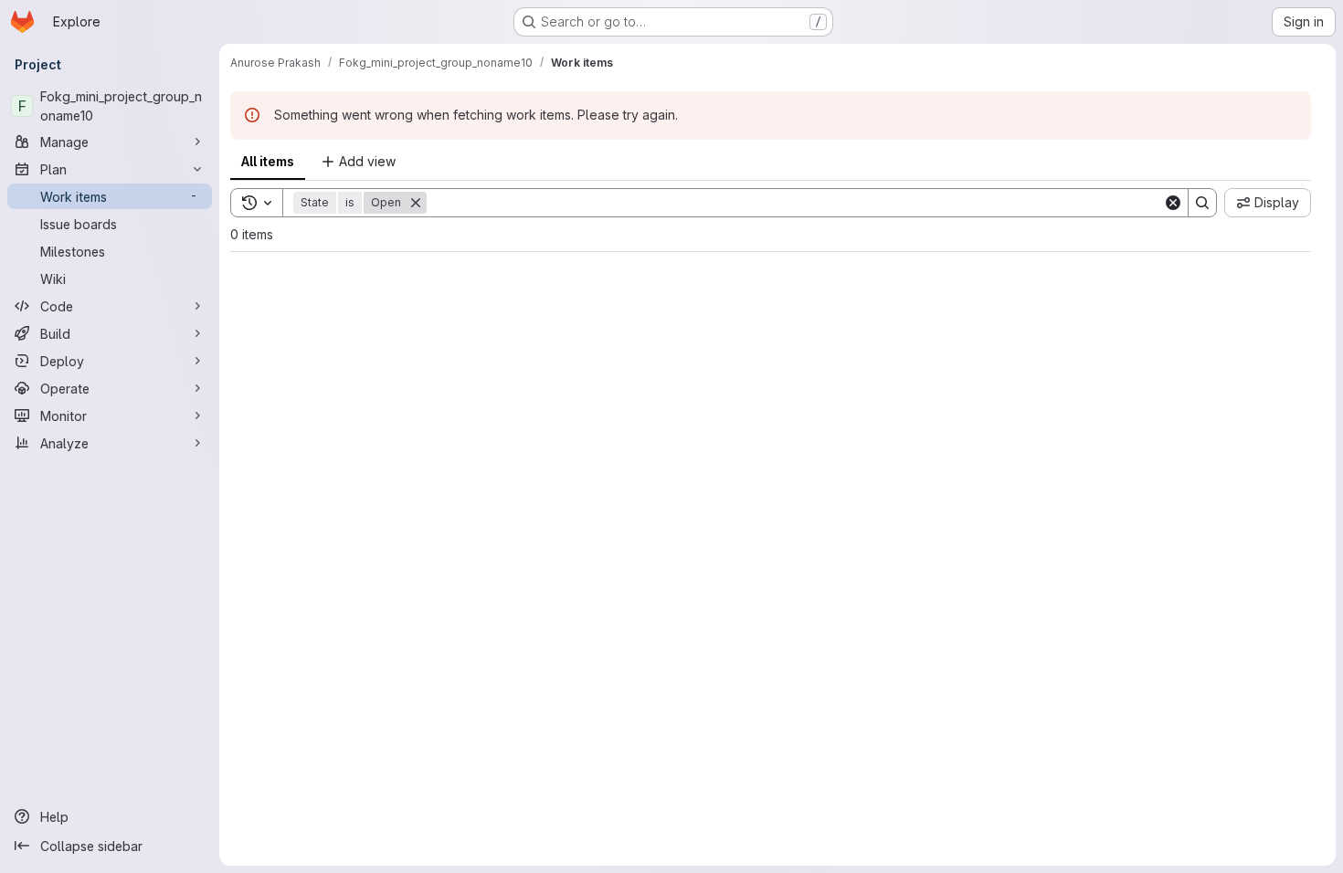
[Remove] (416, 203)
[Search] (1202, 202)
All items (267, 161)
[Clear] (1173, 203)
